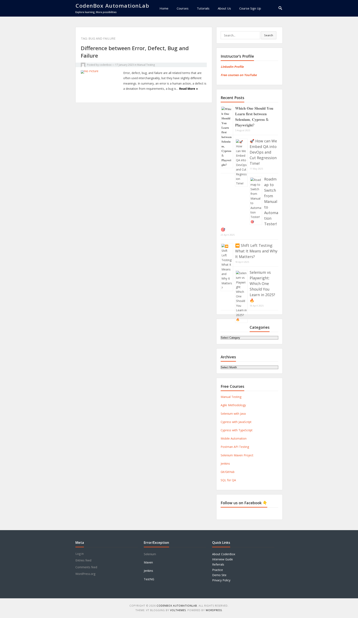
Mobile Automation (234, 438)
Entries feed (83, 560)
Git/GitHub (228, 472)
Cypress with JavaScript (236, 422)
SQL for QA (228, 480)
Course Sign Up (250, 8)
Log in (79, 554)
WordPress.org (85, 574)
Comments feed (86, 567)
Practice (217, 570)
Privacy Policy (221, 580)
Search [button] (268, 35)
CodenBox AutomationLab (112, 5)
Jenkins (225, 463)
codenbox (105, 65)
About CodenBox (223, 554)
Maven (148, 562)
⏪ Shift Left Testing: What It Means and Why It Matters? (256, 251)
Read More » (188, 89)
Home (164, 8)
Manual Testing (146, 65)
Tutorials (203, 8)
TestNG (149, 579)
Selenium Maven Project (237, 455)
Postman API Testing (235, 447)
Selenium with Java (233, 414)
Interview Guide (222, 559)
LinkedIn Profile (232, 67)
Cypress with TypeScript (237, 430)
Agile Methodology (233, 405)
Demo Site (219, 575)
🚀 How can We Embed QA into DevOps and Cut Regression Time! (263, 152)
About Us (224, 8)
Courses (183, 8)
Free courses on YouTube (239, 75)
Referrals (218, 564)
